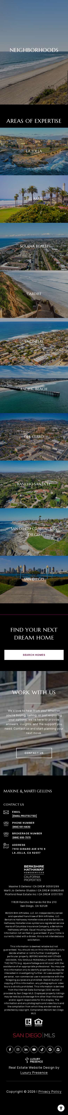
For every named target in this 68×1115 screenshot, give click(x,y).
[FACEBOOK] (9, 1049)
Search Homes (34, 654)
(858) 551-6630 (21, 826)
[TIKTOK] (42, 1049)
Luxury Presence (34, 1072)
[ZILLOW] (58, 1049)
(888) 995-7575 (21, 837)
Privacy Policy (50, 1091)
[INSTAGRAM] (17, 1049)
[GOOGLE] (50, 1049)
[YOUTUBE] (34, 1049)
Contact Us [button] (34, 753)
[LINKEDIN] (25, 1049)
